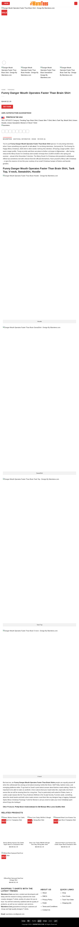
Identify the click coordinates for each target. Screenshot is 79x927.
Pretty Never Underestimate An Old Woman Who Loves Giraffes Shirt (40, 807)
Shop (64, 893)
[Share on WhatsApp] (3, 131)
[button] (6, 3)
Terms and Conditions (49, 906)
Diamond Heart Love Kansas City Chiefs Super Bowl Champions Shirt (65, 843)
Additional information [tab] (21, 139)
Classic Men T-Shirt (45, 120)
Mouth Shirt (68, 120)
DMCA (44, 896)
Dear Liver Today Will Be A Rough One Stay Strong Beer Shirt (39, 843)
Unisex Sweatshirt (13, 123)
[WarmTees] (8, 127)
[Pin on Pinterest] (17, 131)
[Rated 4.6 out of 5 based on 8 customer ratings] (39, 99)
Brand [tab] (34, 139)
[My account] (75, 3)
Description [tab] (7, 139)
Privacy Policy (47, 899)
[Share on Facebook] (6, 131)
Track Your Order (68, 899)
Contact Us (46, 910)
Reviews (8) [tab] (41, 139)
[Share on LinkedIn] (24, 131)
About (44, 893)
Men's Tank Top (58, 120)
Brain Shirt (34, 120)
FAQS (44, 903)
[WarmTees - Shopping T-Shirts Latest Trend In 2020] (39, 3)
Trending (10, 89)
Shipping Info (66, 903)
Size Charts (66, 896)
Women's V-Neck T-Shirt (28, 123)
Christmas (65, 800)
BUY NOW (7, 106)
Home (3, 89)
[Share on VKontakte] (20, 131)
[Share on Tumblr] (27, 131)
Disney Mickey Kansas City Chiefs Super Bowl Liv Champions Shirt (13, 843)
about (34, 146)
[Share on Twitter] (10, 131)
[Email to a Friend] (13, 131)
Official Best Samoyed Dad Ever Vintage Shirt (13, 879)
